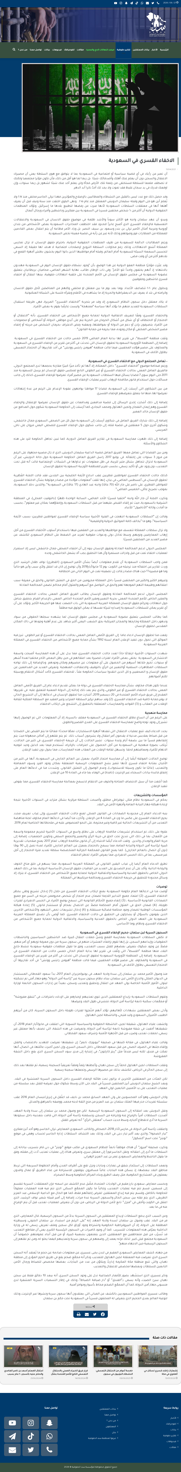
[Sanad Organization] (90, 24)
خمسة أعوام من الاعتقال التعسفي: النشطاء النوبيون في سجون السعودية (114, 1373)
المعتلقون (111, 1427)
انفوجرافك (69, 50)
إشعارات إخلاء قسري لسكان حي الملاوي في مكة (160, 1373)
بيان (114, 1432)
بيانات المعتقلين (141, 50)
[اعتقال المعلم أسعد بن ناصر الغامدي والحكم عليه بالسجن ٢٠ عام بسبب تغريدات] (23, 1356)
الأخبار (154, 50)
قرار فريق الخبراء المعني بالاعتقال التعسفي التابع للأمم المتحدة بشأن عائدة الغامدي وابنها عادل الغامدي (69, 1373)
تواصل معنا (36, 50)
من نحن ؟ (22, 50)
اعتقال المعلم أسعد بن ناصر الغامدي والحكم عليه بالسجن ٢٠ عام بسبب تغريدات (23, 1373)
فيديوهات (57, 50)
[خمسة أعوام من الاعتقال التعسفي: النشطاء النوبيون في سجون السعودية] (113, 1356)
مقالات (80, 50)
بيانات (47, 50)
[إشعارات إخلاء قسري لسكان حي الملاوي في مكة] (158, 1356)
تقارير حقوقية (123, 50)
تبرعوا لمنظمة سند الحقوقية (102, 1438)
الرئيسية (164, 50)
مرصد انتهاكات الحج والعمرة (100, 50)
